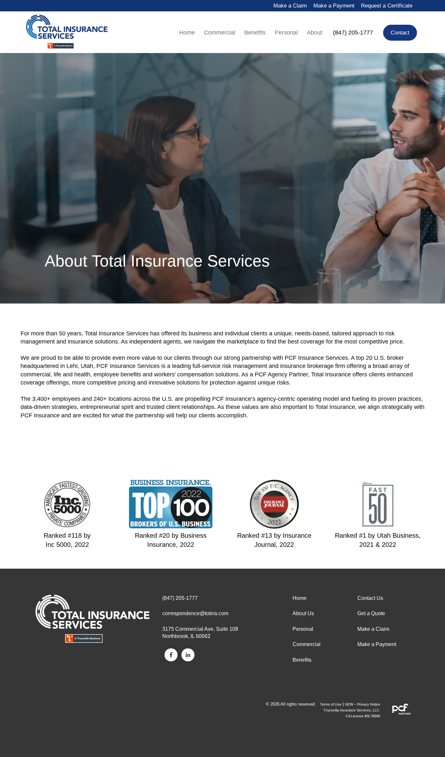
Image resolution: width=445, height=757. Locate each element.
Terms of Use (330, 704)
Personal (303, 629)
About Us (303, 613)
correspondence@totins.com (195, 613)
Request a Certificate (386, 5)
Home (300, 598)
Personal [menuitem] (286, 32)
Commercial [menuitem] (219, 32)
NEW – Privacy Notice (362, 704)
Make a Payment (333, 5)
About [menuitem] (314, 32)
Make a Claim (290, 5)
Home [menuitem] (187, 32)
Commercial (307, 644)
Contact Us (370, 598)
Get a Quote (371, 613)
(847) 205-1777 (353, 32)
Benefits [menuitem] (255, 32)
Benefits (302, 660)
